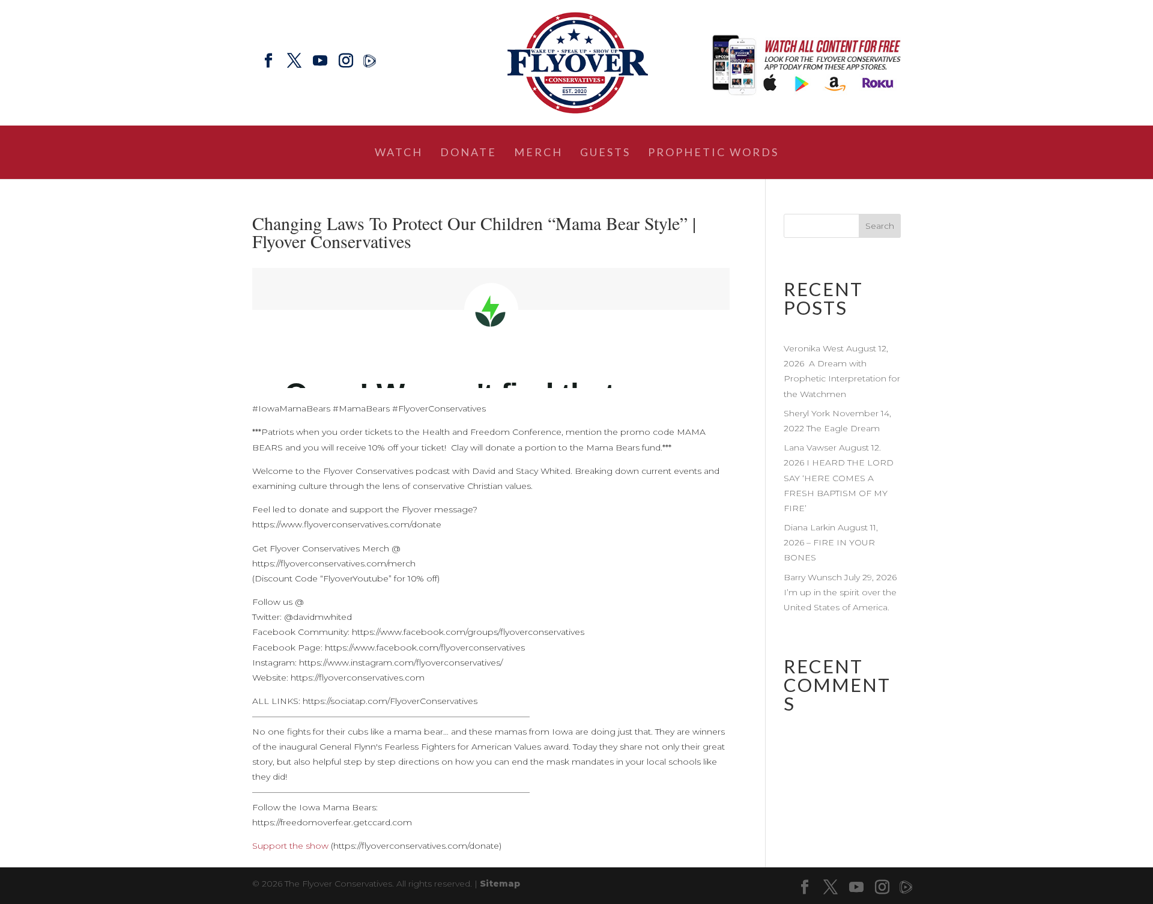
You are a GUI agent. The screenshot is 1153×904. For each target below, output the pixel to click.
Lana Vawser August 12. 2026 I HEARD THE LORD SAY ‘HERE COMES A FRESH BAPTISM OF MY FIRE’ (839, 478)
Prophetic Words (713, 153)
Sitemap (500, 883)
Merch (538, 153)
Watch (399, 153)
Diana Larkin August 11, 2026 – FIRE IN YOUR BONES (831, 542)
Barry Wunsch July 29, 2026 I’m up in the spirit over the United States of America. (841, 592)
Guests (605, 153)
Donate (468, 153)
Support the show (290, 845)
